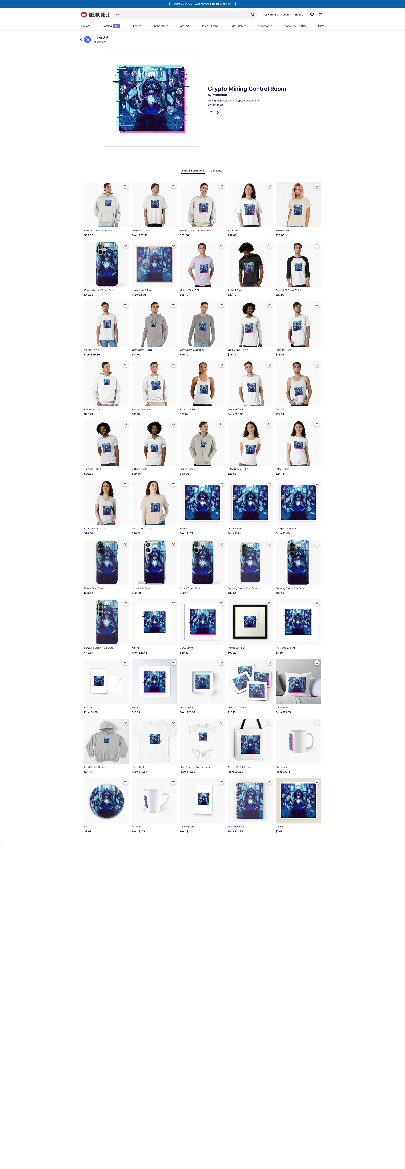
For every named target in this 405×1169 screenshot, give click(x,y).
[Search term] (252, 14)
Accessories (265, 26)
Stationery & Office (295, 26)
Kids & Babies (238, 26)
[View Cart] (320, 14)
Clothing (110, 26)
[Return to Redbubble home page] (95, 15)
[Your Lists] (312, 14)
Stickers (136, 26)
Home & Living (209, 26)
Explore (85, 26)
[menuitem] (85, 25)
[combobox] (185, 14)
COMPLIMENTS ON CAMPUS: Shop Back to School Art (202, 3)
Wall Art (184, 26)
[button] (202, 3)
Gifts (321, 26)
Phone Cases (160, 26)
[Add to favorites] (211, 112)
